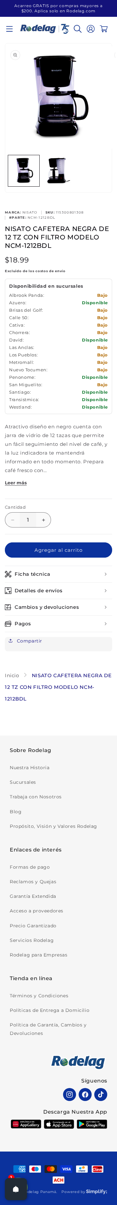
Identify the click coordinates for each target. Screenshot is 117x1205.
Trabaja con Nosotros (36, 797)
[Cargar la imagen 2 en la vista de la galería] (58, 170)
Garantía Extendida (33, 896)
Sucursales (23, 782)
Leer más (16, 483)
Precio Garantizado (33, 926)
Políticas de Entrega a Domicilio (49, 1010)
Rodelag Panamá (39, 1191)
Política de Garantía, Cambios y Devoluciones (48, 1029)
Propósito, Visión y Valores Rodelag (53, 826)
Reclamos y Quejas (33, 882)
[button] (9, 29)
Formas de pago (30, 867)
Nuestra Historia (30, 768)
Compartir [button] (28, 641)
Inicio (12, 675)
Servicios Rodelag (32, 940)
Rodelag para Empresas (39, 955)
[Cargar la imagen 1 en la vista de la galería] (23, 170)
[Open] (16, 1189)
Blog (15, 812)
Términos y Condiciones (39, 996)
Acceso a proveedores (36, 911)
